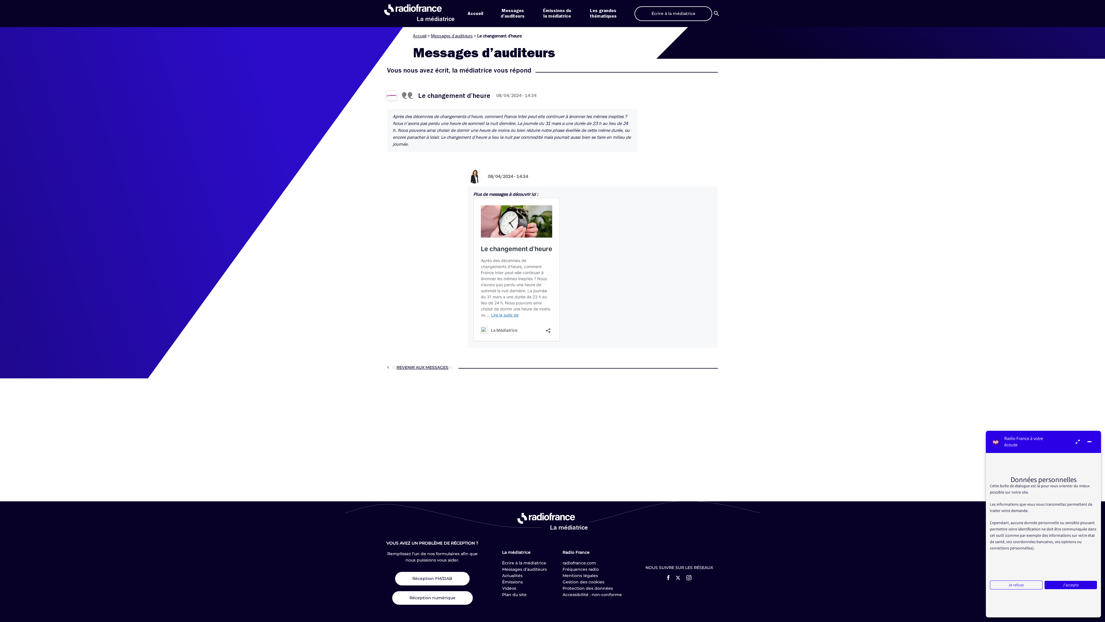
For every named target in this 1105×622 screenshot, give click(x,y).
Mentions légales (580, 575)
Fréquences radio (581, 569)
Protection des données (588, 588)
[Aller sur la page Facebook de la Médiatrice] (668, 577)
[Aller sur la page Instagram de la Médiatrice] (688, 577)
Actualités (512, 575)
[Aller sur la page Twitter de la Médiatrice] (678, 578)
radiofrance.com (579, 563)
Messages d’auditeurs (452, 36)
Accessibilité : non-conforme (592, 594)
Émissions (512, 582)
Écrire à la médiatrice (524, 563)
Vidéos (509, 588)
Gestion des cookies (583, 582)
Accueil (475, 13)
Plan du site (514, 594)
